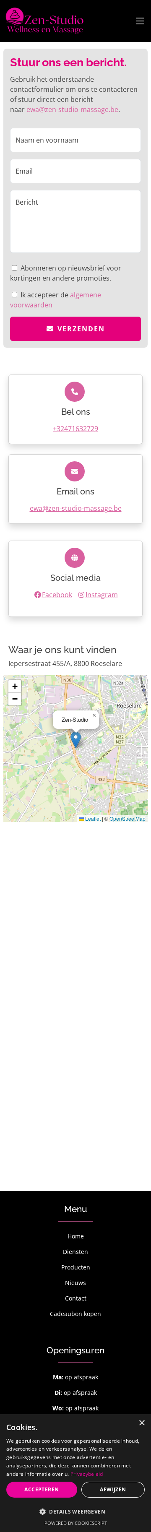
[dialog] (75, 1473)
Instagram (102, 594)
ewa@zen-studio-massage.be (72, 109)
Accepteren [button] (41, 1489)
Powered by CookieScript (75, 1523)
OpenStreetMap (127, 818)
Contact (75, 1298)
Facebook (57, 594)
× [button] (141, 1423)
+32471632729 (75, 428)
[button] (75, 740)
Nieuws (75, 1283)
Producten (75, 1267)
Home (76, 1236)
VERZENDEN (81, 328)
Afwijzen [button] (113, 1489)
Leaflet (92, 818)
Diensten (75, 1252)
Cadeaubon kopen (75, 1314)
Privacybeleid (86, 1473)
